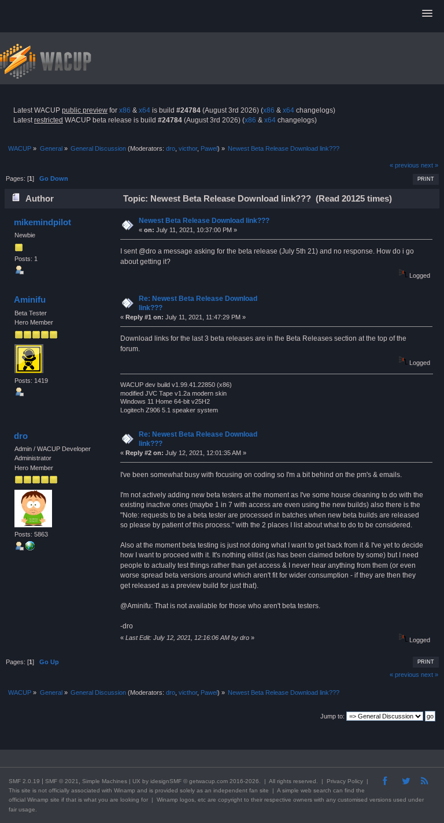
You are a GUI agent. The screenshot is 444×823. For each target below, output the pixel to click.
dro (170, 148)
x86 (125, 110)
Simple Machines (104, 781)
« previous (404, 165)
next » (429, 165)
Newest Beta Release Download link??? (204, 221)
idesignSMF (166, 781)
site (26, 790)
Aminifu (30, 299)
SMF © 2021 (62, 781)
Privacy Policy (345, 781)
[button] (427, 14)
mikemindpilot (42, 222)
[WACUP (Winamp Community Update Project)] (30, 548)
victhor (188, 148)
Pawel (209, 148)
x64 (144, 110)
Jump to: (332, 716)
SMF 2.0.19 (24, 781)
